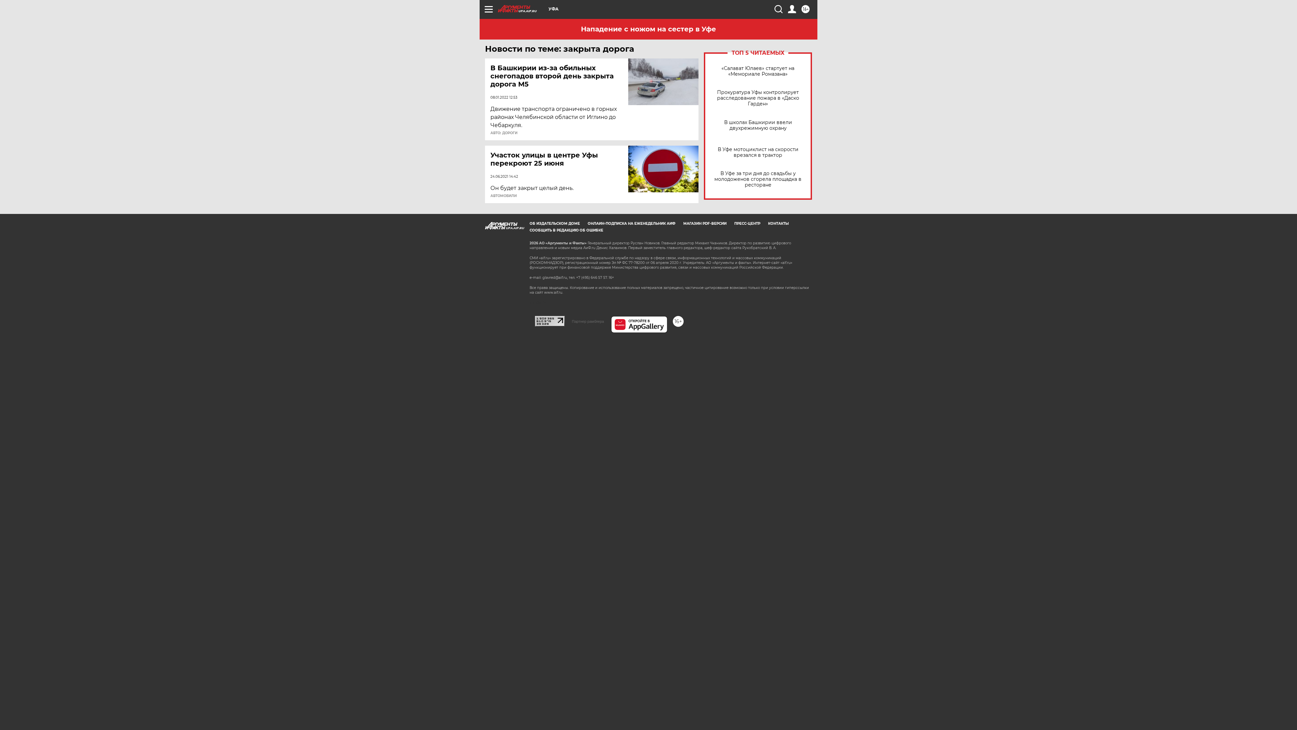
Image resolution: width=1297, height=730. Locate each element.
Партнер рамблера (588, 321)
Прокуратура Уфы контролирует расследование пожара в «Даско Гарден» (758, 98)
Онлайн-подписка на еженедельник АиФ (632, 223)
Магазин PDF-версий (705, 223)
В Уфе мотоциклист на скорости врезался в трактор (758, 152)
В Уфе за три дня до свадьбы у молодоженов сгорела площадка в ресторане (758, 179)
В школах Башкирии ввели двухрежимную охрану (758, 125)
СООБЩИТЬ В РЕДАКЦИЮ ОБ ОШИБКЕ (566, 230)
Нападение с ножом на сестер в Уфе (648, 29)
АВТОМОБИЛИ (503, 196)
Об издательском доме (555, 223)
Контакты (778, 223)
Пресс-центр (747, 223)
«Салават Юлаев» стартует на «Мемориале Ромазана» (757, 71)
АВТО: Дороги (503, 133)
